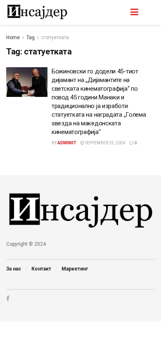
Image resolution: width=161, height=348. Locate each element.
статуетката (55, 37)
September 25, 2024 (104, 143)
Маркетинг (75, 269)
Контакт (41, 269)
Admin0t (66, 143)
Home (13, 37)
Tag (30, 37)
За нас (13, 269)
